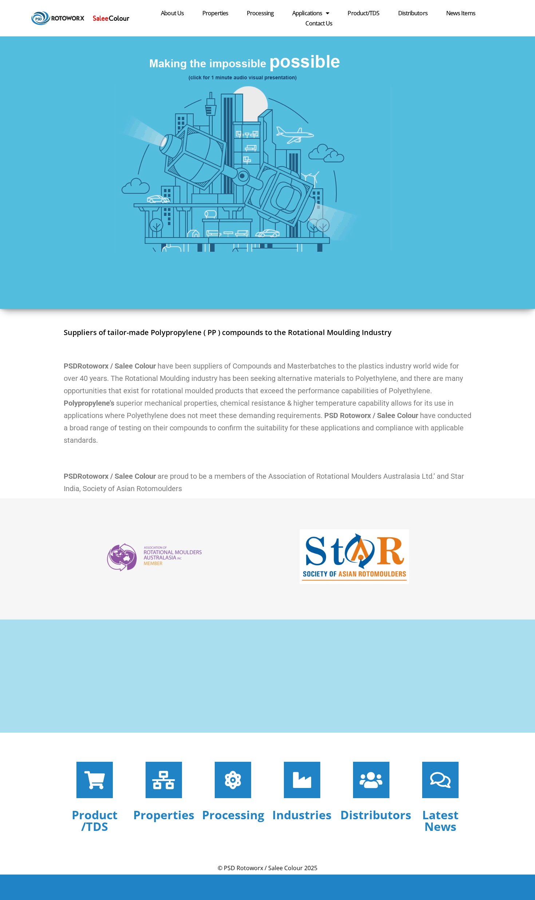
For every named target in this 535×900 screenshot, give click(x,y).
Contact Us (318, 23)
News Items (460, 13)
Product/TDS (363, 13)
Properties (215, 13)
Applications (307, 13)
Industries (302, 815)
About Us (172, 13)
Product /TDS (95, 820)
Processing (260, 13)
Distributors (413, 13)
